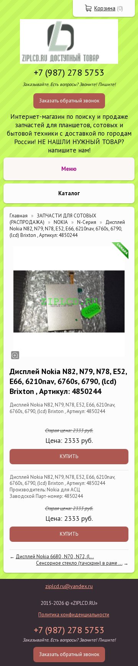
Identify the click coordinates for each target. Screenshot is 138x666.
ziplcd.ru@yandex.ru (69, 586)
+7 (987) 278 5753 (69, 72)
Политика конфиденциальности (73, 614)
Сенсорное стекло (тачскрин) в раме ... (79, 563)
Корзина (104, 8)
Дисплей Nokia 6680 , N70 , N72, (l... (55, 556)
